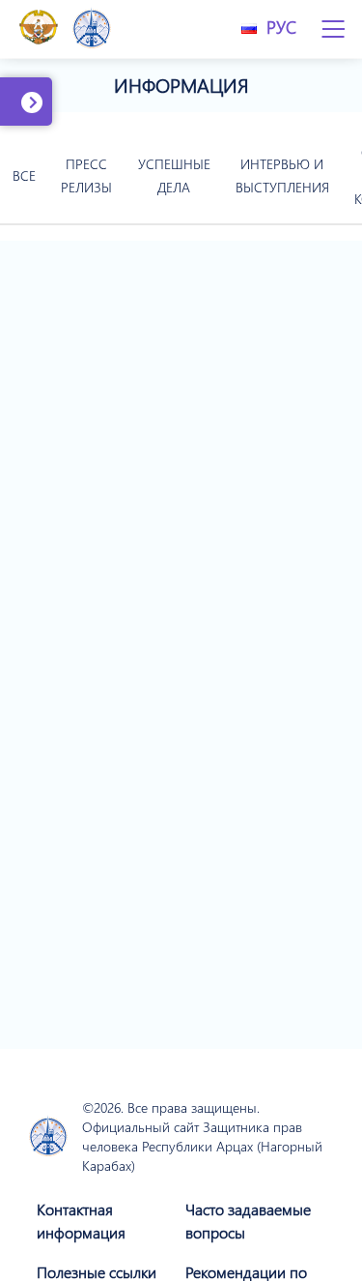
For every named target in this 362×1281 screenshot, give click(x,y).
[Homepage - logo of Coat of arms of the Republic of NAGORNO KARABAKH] (38, 29)
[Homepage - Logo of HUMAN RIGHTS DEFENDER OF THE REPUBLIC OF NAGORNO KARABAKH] (91, 29)
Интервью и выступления (282, 175)
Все (24, 175)
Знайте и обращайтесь (60, 112)
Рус (281, 27)
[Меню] (333, 29)
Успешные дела (174, 175)
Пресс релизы (86, 175)
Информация (181, 85)
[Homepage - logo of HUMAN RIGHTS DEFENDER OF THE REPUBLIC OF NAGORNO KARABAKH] (48, 1137)
